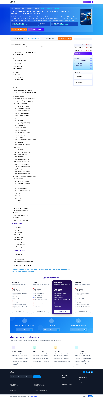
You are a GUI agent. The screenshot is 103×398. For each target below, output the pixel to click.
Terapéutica (37, 8)
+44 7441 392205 (79, 82)
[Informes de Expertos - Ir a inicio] (12, 2)
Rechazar (84, 396)
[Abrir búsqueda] (81, 2)
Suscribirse (37, 376)
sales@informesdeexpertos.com (82, 77)
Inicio (12, 8)
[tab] (17, 38)
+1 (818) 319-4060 (79, 76)
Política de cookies (33, 396)
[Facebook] (84, 372)
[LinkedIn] (92, 372)
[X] (89, 372)
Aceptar (90, 396)
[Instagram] (87, 372)
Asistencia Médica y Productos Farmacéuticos (24, 8)
